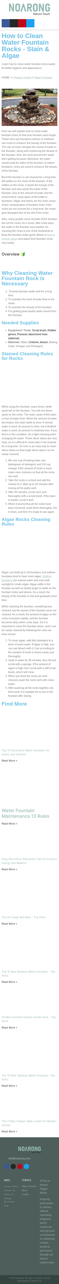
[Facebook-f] (6, 23)
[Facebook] (6, 1166)
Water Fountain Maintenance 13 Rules (25, 813)
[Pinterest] (22, 23)
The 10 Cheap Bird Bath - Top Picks (24, 917)
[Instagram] (14, 23)
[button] (29, 30)
